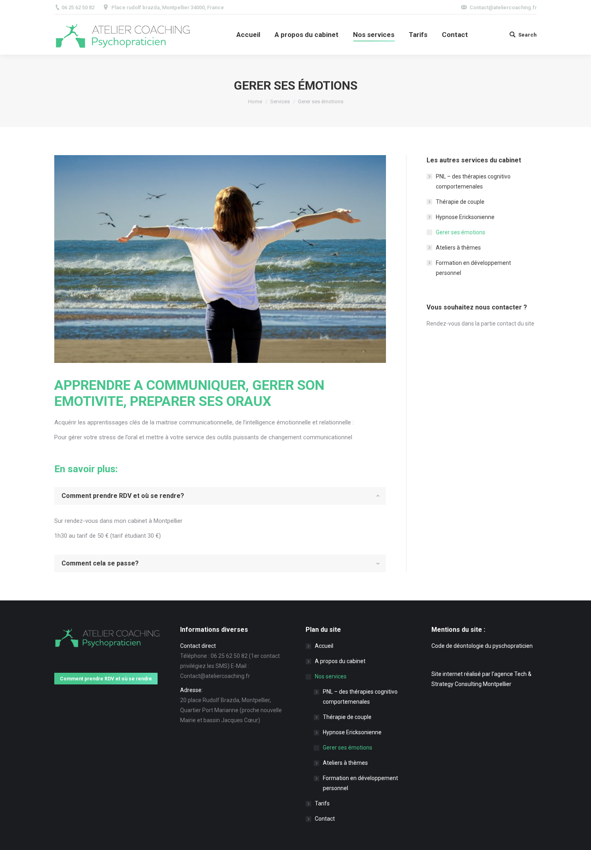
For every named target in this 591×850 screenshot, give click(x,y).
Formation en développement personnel (473, 268)
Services (280, 101)
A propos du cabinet (340, 661)
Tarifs (322, 803)
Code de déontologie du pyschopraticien (482, 646)
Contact (325, 818)
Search (527, 35)
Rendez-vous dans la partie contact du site (480, 323)
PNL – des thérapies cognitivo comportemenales (473, 181)
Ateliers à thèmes (458, 247)
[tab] (220, 496)
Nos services (331, 676)
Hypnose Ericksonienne (465, 217)
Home (255, 101)
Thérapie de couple (460, 202)
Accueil (324, 646)
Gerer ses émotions (460, 232)
